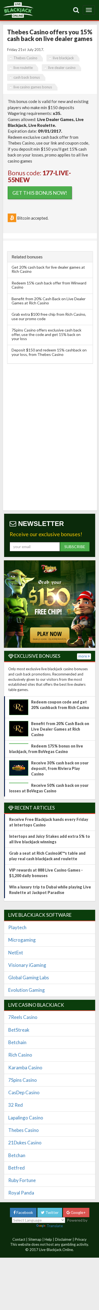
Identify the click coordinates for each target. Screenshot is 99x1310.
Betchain (17, 1042)
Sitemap (35, 1239)
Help (48, 1239)
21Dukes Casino (25, 1142)
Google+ (78, 1212)
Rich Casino (20, 1055)
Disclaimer (63, 1239)
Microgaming (22, 940)
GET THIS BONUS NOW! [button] (39, 193)
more (83, 656)
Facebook (24, 1212)
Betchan (16, 1155)
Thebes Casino (25, 58)
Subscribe (74, 546)
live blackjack (63, 58)
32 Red (15, 1105)
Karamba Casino (25, 1067)
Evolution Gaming (26, 990)
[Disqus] (50, 435)
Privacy (81, 1239)
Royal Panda (21, 1193)
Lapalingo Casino (25, 1118)
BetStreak (18, 1030)
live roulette (23, 67)
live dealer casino (62, 67)
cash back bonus (26, 77)
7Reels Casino (22, 1017)
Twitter (52, 1212)
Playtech (17, 927)
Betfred (16, 1168)
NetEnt (15, 952)
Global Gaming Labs (28, 977)
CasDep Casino (24, 1092)
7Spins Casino (22, 1080)
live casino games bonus (32, 87)
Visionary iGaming (27, 965)
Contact (18, 1239)
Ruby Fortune (22, 1180)
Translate (54, 1225)
